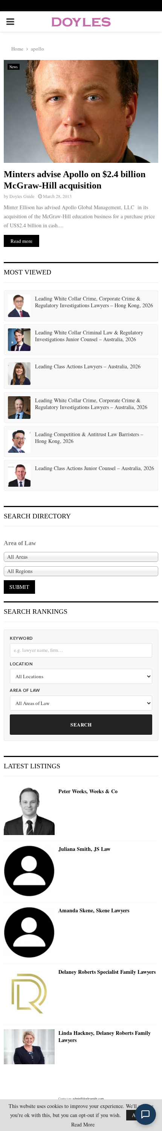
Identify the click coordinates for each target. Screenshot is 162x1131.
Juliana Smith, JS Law (84, 849)
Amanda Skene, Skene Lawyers (93, 910)
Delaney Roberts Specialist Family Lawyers (107, 972)
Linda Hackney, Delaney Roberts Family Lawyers (104, 1036)
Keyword (21, 638)
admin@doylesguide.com (88, 1098)
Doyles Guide (21, 196)
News (13, 66)
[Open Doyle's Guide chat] (145, 1114)
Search (81, 724)
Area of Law (25, 690)
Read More (83, 1124)
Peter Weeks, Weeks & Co (88, 791)
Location (21, 664)
